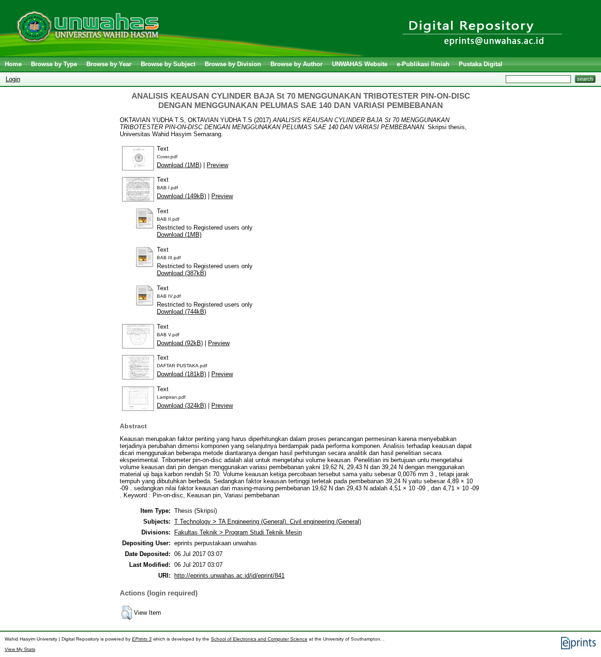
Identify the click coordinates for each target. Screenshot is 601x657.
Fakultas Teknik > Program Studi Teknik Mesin (238, 532)
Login (13, 79)
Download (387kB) (181, 273)
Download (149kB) (181, 196)
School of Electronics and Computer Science (259, 639)
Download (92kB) (180, 343)
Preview (217, 165)
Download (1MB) (179, 165)
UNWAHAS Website (359, 64)
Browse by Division (233, 64)
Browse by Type (54, 64)
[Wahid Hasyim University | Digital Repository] (184, 54)
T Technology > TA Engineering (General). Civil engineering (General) (267, 521)
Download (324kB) (181, 405)
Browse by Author (296, 64)
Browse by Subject (168, 64)
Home (13, 64)
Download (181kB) (181, 374)
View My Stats (20, 649)
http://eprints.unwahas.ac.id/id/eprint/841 (229, 575)
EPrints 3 (142, 639)
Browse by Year (108, 64)
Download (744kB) (181, 311)
